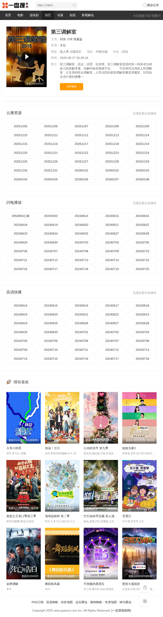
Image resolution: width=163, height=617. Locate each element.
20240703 (81, 242)
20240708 (81, 251)
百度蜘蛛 (52, 602)
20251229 (142, 161)
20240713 (81, 260)
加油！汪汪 (52, 448)
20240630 (51, 242)
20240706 (20, 251)
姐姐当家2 (129, 448)
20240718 (81, 269)
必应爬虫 (81, 602)
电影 (20, 15)
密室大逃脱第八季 (134, 584)
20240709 (112, 251)
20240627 (112, 233)
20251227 (81, 161)
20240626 (81, 323)
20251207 (81, 126)
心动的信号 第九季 (96, 448)
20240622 (142, 224)
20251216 (51, 144)
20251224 (142, 152)
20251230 (20, 170)
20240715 (142, 260)
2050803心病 (21, 216)
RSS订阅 (38, 602)
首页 (8, 15)
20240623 (20, 233)
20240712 (51, 260)
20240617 (112, 305)
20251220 (20, 152)
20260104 (20, 179)
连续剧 (34, 15)
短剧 (73, 15)
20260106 (81, 179)
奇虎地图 (111, 602)
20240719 (112, 269)
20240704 (112, 242)
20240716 (20, 269)
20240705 (142, 242)
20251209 (142, 126)
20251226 (51, 161)
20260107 (112, 179)
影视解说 (88, 15)
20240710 (142, 251)
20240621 (112, 224)
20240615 (112, 216)
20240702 (112, 332)
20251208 (112, 126)
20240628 (142, 233)
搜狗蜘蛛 (96, 602)
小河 (70, 39)
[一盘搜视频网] (121, 610)
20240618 (20, 224)
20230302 (51, 216)
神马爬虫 (125, 602)
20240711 (20, 260)
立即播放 (71, 86)
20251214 (142, 135)
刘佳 (63, 39)
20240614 (81, 216)
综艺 (48, 15)
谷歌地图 (67, 602)
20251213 (112, 135)
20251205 (20, 126)
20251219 (142, 144)
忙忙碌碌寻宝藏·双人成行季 (102, 516)
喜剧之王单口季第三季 (21, 516)
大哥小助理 (13, 448)
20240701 (81, 332)
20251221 (51, 152)
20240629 (20, 242)
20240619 (51, 224)
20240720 (142, 269)
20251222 (81, 152)
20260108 (142, 179)
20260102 (112, 170)
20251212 (81, 135)
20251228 (112, 161)
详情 (78, 76)
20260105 (51, 179)
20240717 (51, 269)
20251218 (112, 144)
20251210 (20, 135)
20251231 (51, 170)
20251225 (20, 161)
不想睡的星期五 (94, 584)
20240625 (81, 233)
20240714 (112, 260)
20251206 (51, 126)
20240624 (51, 233)
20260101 (81, 170)
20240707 (51, 251)
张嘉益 (77, 39)
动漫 (60, 15)
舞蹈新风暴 (52, 584)
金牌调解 (12, 584)
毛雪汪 (126, 516)
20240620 (81, 224)
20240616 (142, 216)
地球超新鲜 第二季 (57, 516)
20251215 (20, 144)
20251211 (51, 135)
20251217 (81, 144)
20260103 (142, 170)
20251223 (112, 152)
